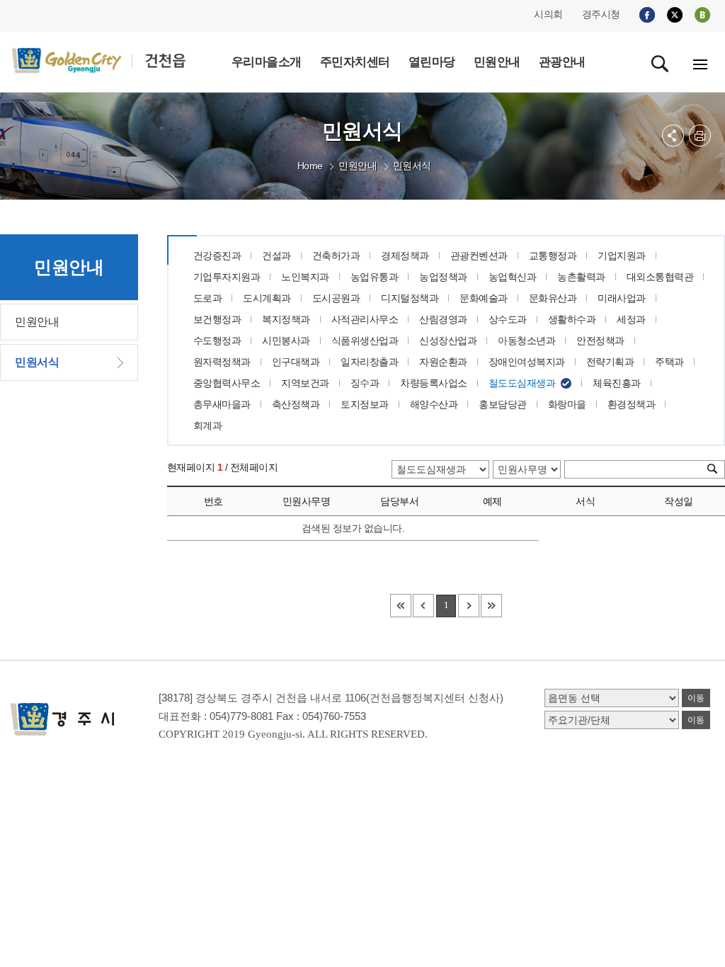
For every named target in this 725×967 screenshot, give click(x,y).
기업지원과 (622, 255)
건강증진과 (217, 255)
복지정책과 (286, 319)
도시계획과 (267, 298)
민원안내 (357, 165)
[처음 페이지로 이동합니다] (400, 605)
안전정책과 (600, 340)
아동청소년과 (526, 340)
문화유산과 (553, 298)
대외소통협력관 (660, 276)
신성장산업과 (447, 340)
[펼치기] (673, 136)
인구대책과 (296, 361)
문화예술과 (483, 298)
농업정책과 (443, 276)
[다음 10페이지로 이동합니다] (468, 605)
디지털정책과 (409, 298)
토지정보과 (365, 404)
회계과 (207, 425)
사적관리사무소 (365, 319)
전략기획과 (610, 361)
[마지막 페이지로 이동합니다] (491, 605)
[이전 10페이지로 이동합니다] (423, 605)
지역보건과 (305, 383)
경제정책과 (405, 255)
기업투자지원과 (227, 276)
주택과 (669, 361)
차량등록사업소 (433, 383)
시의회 (548, 14)
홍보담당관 (503, 404)
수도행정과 (217, 340)
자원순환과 (443, 361)
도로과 (207, 298)
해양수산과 (434, 404)
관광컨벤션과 (479, 255)
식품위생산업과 (365, 340)
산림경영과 (443, 319)
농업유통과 (374, 276)
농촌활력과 (581, 276)
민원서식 (412, 165)
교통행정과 (553, 255)
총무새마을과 (222, 404)
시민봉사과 (286, 340)
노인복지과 (305, 276)
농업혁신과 (513, 276)
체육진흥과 (617, 383)
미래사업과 (622, 298)
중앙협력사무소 (227, 383)
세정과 (631, 319)
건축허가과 (336, 255)
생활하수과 (572, 319)
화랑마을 (567, 404)
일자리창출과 (369, 361)
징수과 (364, 383)
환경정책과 (631, 404)
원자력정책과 (222, 361)
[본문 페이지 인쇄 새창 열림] (700, 136)
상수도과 (508, 319)
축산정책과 (296, 404)
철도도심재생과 (522, 383)
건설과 (276, 255)
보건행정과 (217, 319)
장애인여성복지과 (527, 361)
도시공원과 (336, 298)
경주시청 (601, 14)
